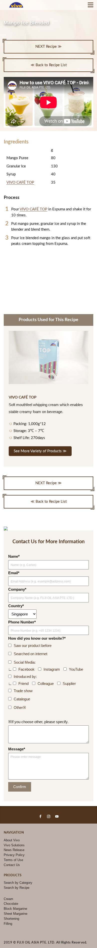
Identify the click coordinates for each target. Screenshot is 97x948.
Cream (8, 899)
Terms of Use (13, 860)
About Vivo (12, 840)
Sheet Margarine (15, 914)
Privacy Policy (14, 855)
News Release (14, 850)
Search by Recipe (16, 888)
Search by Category (18, 883)
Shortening (11, 919)
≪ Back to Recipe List (49, 65)
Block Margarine (15, 909)
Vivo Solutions (14, 845)
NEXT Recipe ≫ (48, 46)
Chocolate (11, 904)
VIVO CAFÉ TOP (20, 182)
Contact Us (12, 865)
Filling (8, 924)
